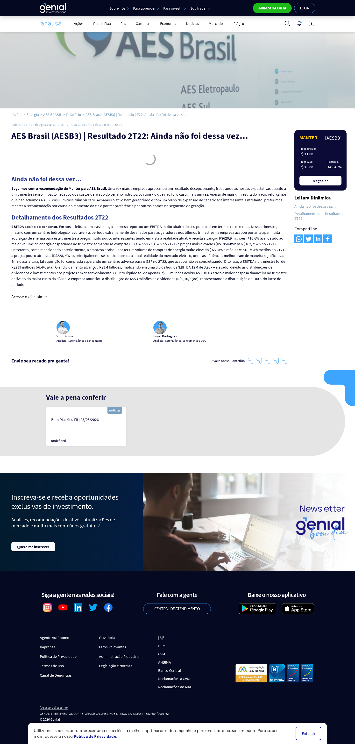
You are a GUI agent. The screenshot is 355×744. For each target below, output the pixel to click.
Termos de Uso (52, 665)
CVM (161, 654)
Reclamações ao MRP (175, 686)
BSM (161, 645)
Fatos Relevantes (112, 647)
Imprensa (47, 647)
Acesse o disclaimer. (29, 297)
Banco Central (169, 670)
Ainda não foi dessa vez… (315, 206)
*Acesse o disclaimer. (54, 707)
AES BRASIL (52, 114)
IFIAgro (238, 23)
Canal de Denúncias (56, 675)
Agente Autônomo (54, 637)
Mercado (216, 23)
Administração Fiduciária (119, 656)
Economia (168, 23)
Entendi (308, 733)
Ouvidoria (107, 637)
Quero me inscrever (33, 546)
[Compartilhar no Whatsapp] (298, 238)
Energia (33, 114)
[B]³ (161, 637)
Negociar (320, 180)
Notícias (192, 23)
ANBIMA (164, 662)
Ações (79, 23)
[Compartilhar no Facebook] (327, 238)
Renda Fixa (102, 23)
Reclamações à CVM (174, 678)
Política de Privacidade (58, 656)
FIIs (123, 23)
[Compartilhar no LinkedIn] (318, 238)
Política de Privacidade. (95, 736)
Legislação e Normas (115, 665)
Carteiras (143, 23)
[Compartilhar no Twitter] (308, 238)
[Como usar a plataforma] (311, 23)
